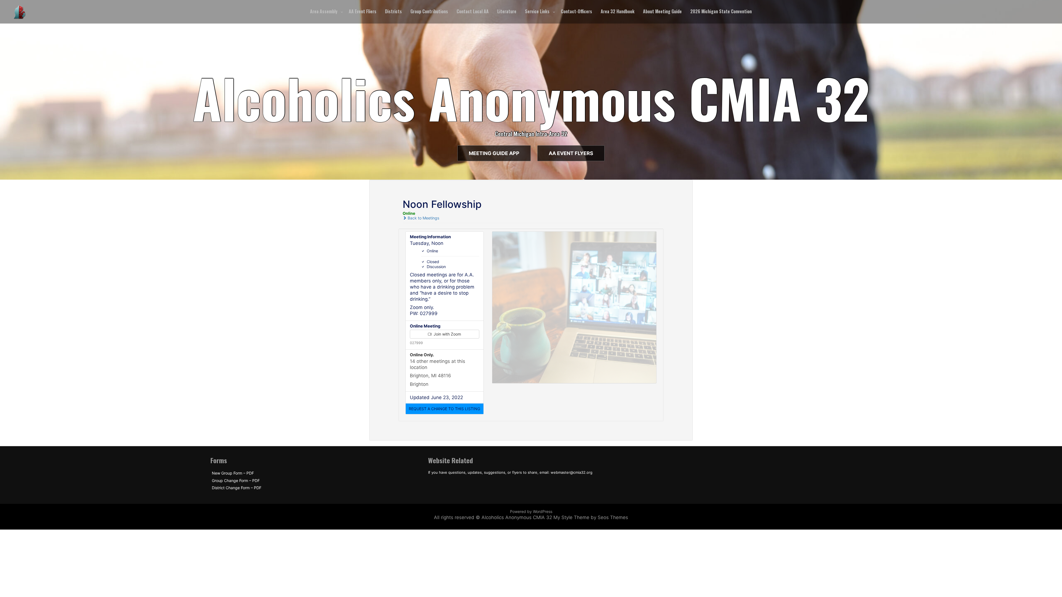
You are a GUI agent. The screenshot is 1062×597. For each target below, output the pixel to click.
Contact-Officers (576, 11)
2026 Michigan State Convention (721, 11)
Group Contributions (429, 11)
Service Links (537, 11)
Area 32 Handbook (617, 11)
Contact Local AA (473, 11)
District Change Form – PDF (236, 488)
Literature (506, 11)
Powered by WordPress (531, 511)
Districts (393, 11)
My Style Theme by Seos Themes (590, 517)
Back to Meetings (423, 218)
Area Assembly (323, 11)
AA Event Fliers (362, 11)
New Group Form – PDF (233, 473)
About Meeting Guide (662, 11)
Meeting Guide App (494, 153)
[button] (444, 409)
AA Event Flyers (571, 153)
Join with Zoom (447, 334)
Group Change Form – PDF (236, 480)
